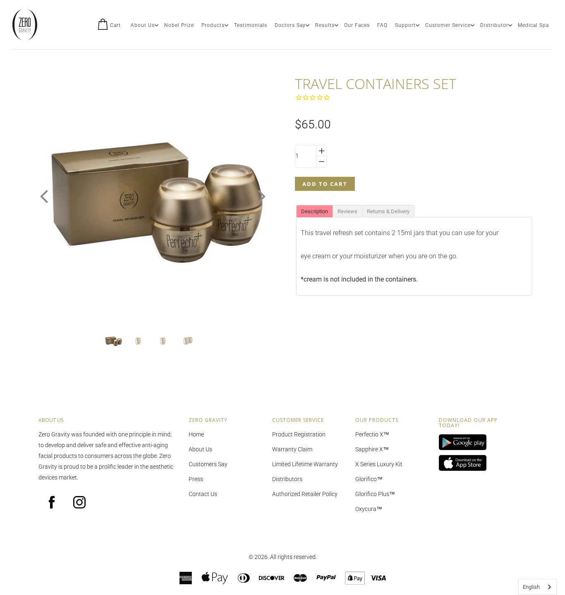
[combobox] (537, 587)
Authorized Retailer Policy (305, 494)
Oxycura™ (368, 509)
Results (325, 25)
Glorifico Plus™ (375, 494)
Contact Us (203, 494)
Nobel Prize (179, 25)
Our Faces (357, 25)
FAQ (382, 25)
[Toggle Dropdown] (156, 25)
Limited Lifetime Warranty (305, 464)
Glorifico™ (369, 479)
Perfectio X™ (372, 434)
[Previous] (44, 196)
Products (213, 25)
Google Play (474, 442)
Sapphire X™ (372, 449)
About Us (143, 25)
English (531, 587)
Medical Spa (533, 25)
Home (196, 434)
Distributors (287, 479)
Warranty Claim (292, 449)
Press (196, 479)
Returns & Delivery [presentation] (388, 211)
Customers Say (208, 464)
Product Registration (299, 434)
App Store (474, 463)
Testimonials (250, 25)
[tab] (314, 211)
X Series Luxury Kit (378, 464)
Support (405, 25)
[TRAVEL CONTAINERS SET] (113, 340)
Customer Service (448, 25)
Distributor (494, 25)
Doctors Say (290, 25)
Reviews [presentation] (347, 211)
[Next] (262, 196)
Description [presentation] (314, 211)
